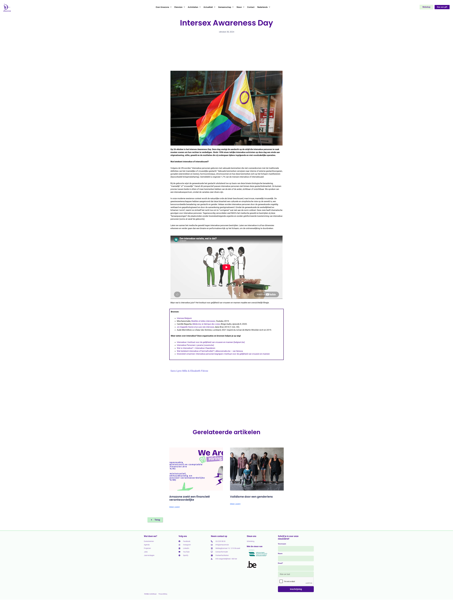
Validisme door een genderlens (251, 497)
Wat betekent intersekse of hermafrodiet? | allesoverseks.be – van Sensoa (210, 351)
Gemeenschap (224, 7)
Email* (280, 563)
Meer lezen (174, 507)
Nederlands (262, 7)
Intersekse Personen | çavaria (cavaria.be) (195, 345)
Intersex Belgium (184, 318)
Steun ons (251, 536)
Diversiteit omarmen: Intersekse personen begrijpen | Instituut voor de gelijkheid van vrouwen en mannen (223, 354)
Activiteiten (193, 7)
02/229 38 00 (220, 541)
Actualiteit (208, 7)
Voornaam (282, 544)
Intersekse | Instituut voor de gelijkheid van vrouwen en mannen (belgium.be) (211, 342)
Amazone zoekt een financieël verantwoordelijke (189, 498)
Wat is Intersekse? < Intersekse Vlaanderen (196, 348)
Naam (280, 553)
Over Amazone (162, 7)
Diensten (178, 7)
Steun (239, 7)
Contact (250, 7)
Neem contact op (219, 536)
